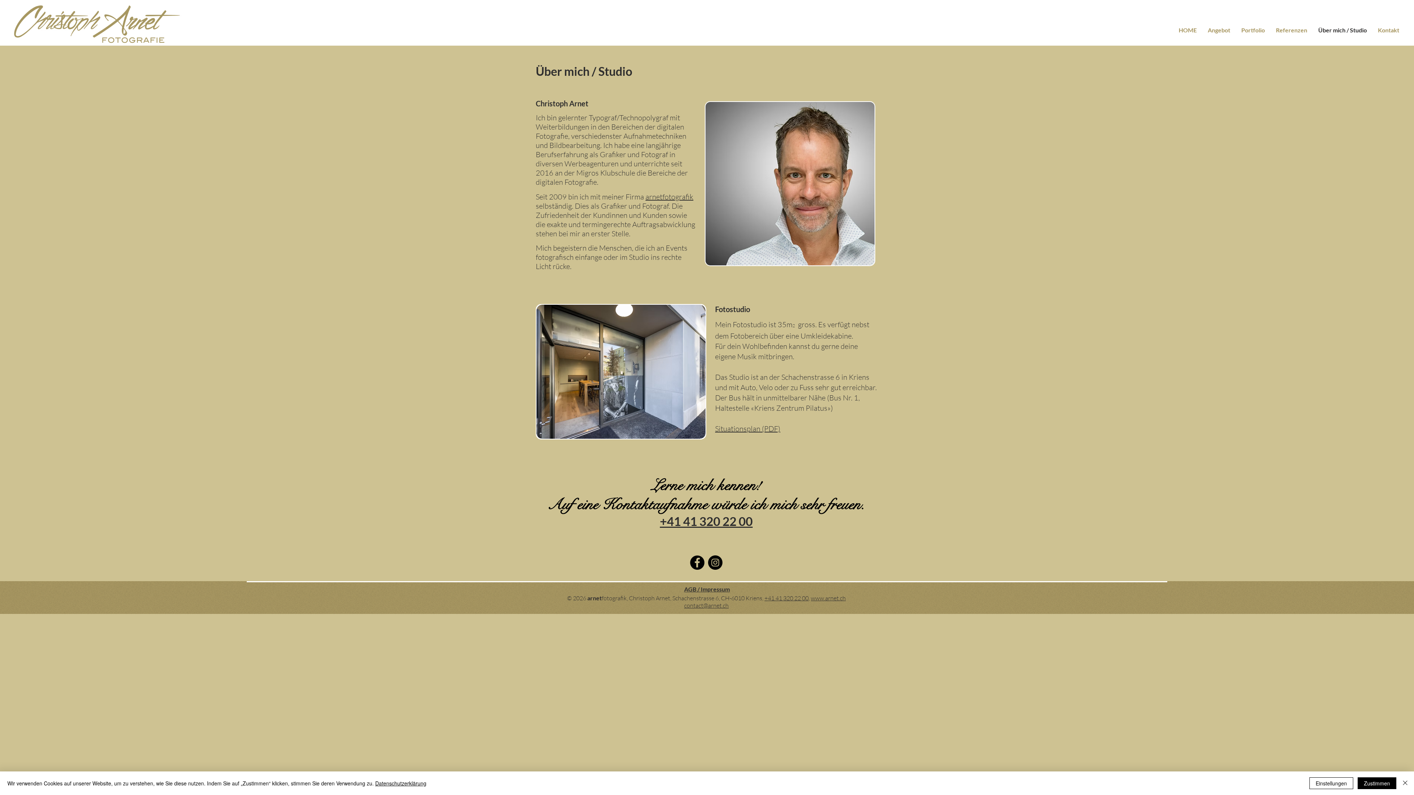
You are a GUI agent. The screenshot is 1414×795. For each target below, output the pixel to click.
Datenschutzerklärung (400, 783)
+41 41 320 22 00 (786, 598)
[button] (621, 372)
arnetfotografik (669, 196)
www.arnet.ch (828, 598)
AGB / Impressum (707, 589)
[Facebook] (697, 562)
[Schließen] (1405, 783)
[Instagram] (715, 562)
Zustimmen (1377, 783)
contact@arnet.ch (706, 605)
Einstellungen (1331, 783)
